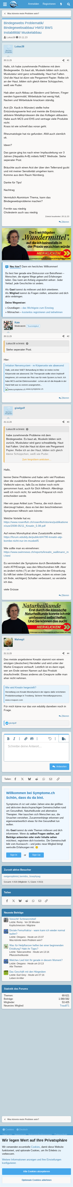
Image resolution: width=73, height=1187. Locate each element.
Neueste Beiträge (13, 912)
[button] (8, 739)
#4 (68, 653)
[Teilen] (63, 60)
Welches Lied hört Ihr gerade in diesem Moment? (36, 960)
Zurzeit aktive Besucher (17, 869)
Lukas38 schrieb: (15, 343)
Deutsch (23, 1129)
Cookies (9, 1129)
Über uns (7, 1134)
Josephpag (34, 876)
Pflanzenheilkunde (18, 955)
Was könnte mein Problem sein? (25, 940)
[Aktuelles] (61, 4)
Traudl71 (64, 1005)
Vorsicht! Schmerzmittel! (22, 919)
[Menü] (5, 4)
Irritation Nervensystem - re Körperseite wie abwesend (34, 365)
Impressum (20, 1134)
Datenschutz (60, 1134)
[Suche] (68, 4)
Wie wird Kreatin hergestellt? (20, 687)
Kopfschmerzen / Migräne (22, 925)
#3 (68, 422)
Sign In (13, 855)
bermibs (24, 876)
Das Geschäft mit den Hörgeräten (27, 971)
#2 (68, 336)
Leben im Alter (16, 978)
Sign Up (36, 855)
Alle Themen (15, 966)
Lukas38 (11, 37)
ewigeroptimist (11, 876)
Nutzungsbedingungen (40, 1134)
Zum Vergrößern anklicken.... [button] (36, 459)
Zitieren (65, 222)
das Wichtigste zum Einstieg (38, 307)
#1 (68, 60)
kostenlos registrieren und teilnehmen (42, 312)
